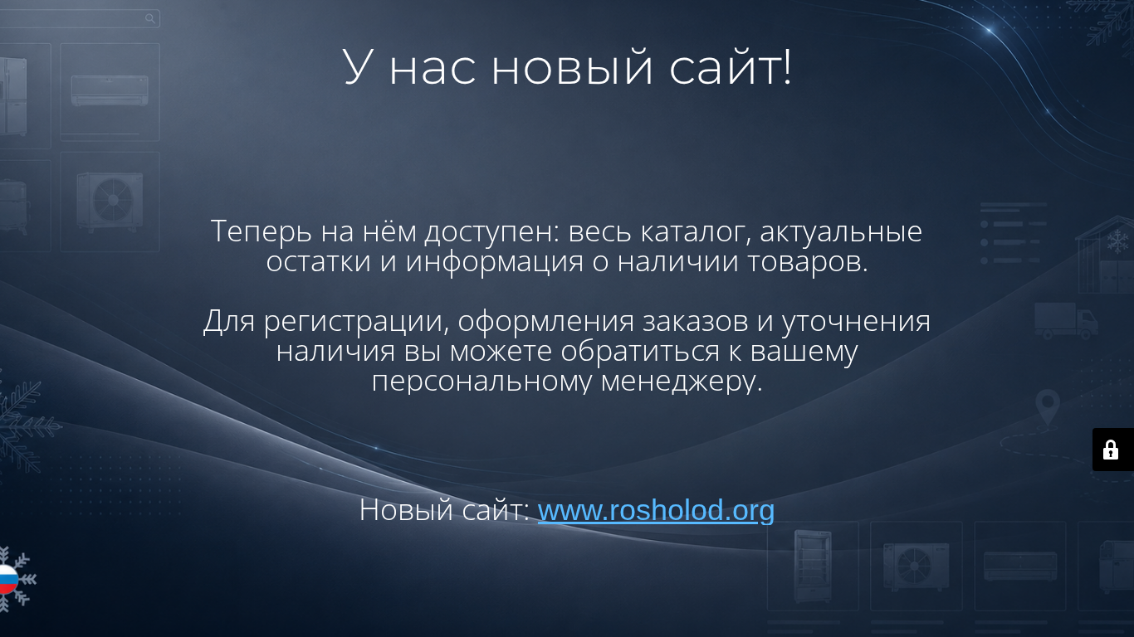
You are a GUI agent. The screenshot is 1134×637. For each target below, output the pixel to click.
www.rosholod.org (656, 510)
